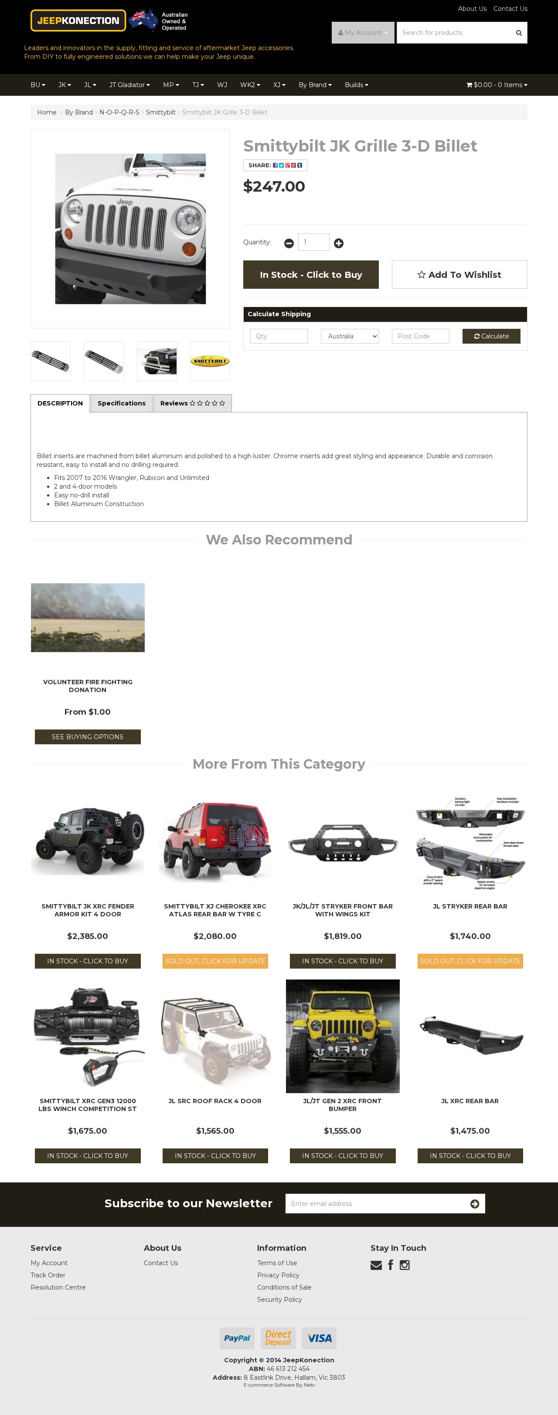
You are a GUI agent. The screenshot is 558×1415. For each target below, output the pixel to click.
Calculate (494, 336)
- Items (499, 85)
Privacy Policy (278, 1275)
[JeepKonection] (109, 20)
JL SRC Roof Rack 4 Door (215, 1101)
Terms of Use (277, 1263)
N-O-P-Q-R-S (119, 112)
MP (169, 85)
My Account (49, 1263)
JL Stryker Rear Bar (470, 906)
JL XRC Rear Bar (470, 1101)
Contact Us (510, 9)
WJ (222, 85)
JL (88, 85)
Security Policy (279, 1300)
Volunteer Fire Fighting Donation (88, 686)
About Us (472, 9)
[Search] (519, 33)
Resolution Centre (58, 1287)
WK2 (248, 85)
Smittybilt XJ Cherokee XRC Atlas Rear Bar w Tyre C (215, 910)
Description (60, 403)
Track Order (48, 1275)
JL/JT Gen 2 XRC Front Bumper (342, 1105)
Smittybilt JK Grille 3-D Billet (224, 112)
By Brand (313, 85)
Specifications (122, 403)
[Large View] (51, 361)
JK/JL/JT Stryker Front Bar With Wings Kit (343, 910)
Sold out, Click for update (215, 961)
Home (47, 112)
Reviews (175, 403)
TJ (196, 85)
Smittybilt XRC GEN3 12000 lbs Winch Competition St (87, 1105)
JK (63, 85)
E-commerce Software (269, 1385)
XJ (277, 85)
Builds (355, 85)
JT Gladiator (127, 85)
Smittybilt (161, 112)
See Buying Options (87, 737)
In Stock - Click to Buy (311, 275)
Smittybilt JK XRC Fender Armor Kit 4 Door (87, 910)
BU (36, 85)
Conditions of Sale (284, 1287)
